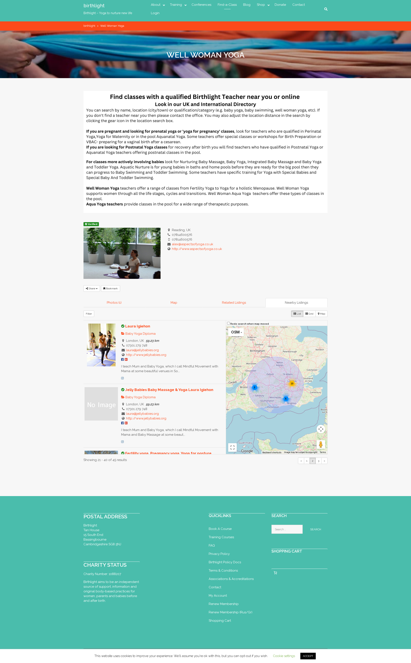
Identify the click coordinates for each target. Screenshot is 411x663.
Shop (261, 5)
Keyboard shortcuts (271, 452)
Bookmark (111, 288)
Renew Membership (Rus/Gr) (230, 612)
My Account (218, 596)
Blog (246, 5)
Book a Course (220, 529)
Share (92, 288)
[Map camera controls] (321, 429)
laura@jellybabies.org (142, 350)
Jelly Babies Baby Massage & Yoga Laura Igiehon (169, 390)
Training (176, 5)
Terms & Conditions (223, 570)
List (298, 313)
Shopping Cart (220, 621)
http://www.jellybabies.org (146, 355)
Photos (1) (114, 303)
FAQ (212, 545)
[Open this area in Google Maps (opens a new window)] (247, 451)
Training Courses (221, 537)
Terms (323, 452)
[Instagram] (122, 378)
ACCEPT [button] (308, 656)
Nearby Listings (296, 303)
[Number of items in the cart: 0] (275, 573)
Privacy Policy (219, 554)
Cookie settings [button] (284, 656)
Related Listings (234, 303)
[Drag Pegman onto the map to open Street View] (321, 444)
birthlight (93, 5)
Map (174, 303)
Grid (310, 313)
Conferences (201, 5)
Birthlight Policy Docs (225, 562)
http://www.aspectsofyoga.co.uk (197, 249)
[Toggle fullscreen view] (232, 447)
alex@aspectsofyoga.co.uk (192, 244)
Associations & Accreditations (231, 579)
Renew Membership (224, 604)
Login (155, 13)
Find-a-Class (227, 5)
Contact (298, 5)
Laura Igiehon (137, 326)
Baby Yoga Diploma (140, 334)
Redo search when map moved (249, 324)
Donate (280, 5)
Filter (89, 313)
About (155, 5)
